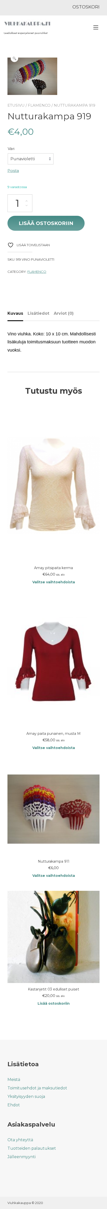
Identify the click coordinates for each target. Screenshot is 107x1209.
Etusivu (16, 105)
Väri (11, 148)
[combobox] (31, 159)
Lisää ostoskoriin (46, 223)
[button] (14, 58)
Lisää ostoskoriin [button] (54, 1003)
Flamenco (39, 105)
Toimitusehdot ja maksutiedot (37, 1088)
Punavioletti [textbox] (22, 158)
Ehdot (13, 1105)
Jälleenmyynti (21, 1156)
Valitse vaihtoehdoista (53, 582)
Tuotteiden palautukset (31, 1148)
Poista (13, 170)
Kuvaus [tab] (15, 313)
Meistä (13, 1079)
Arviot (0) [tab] (64, 313)
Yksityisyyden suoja (26, 1096)
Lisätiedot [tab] (38, 313)
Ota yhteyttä (20, 1139)
